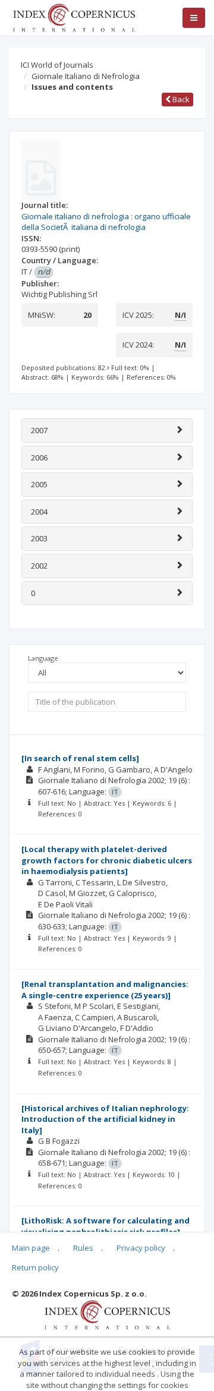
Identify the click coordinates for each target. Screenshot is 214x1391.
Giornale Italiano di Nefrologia (86, 76)
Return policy (35, 1267)
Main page (31, 1247)
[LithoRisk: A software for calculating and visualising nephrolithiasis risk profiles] (105, 1226)
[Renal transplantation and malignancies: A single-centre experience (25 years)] (104, 990)
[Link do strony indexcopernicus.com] (107, 1313)
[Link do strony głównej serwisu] (73, 16)
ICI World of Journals (57, 64)
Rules (83, 1247)
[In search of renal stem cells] (80, 758)
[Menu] (193, 18)
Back (180, 99)
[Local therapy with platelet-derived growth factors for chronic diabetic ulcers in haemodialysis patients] (106, 860)
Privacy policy (141, 1247)
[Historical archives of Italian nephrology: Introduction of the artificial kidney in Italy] (105, 1119)
